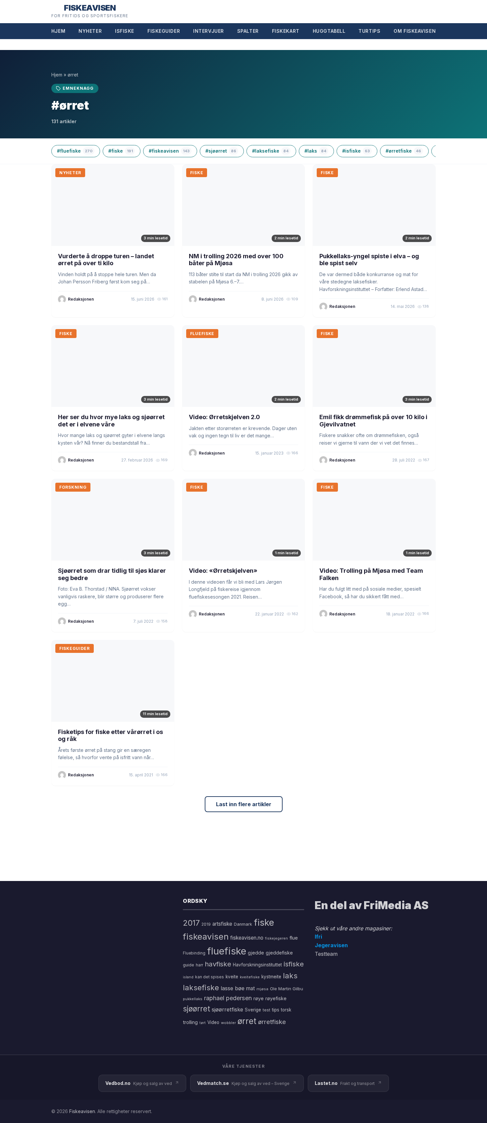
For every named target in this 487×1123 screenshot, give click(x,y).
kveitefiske (250, 977)
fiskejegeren (276, 938)
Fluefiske (202, 333)
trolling (190, 1022)
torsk (286, 1009)
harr (199, 964)
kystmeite (271, 976)
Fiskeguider (163, 31)
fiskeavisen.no (246, 938)
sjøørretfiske (227, 1009)
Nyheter (90, 31)
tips (275, 1009)
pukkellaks (192, 999)
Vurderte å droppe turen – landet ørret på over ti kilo (106, 260)
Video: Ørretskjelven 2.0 (224, 417)
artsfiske (222, 924)
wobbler (228, 1022)
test (266, 1009)
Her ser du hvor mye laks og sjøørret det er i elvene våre (111, 421)
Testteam (326, 954)
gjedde (256, 952)
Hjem (58, 31)
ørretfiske (272, 1021)
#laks (315, 151)
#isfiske (356, 151)
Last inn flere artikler (243, 804)
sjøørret (196, 1008)
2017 (191, 922)
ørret (247, 1021)
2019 (206, 924)
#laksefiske (270, 151)
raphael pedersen (228, 998)
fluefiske (226, 951)
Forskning (72, 487)
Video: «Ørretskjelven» (223, 570)
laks (290, 975)
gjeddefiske (279, 952)
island (188, 977)
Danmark (243, 924)
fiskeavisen (206, 936)
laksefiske (201, 987)
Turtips (369, 31)
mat (250, 988)
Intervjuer (208, 31)
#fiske (120, 151)
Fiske (196, 172)
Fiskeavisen (82, 1111)
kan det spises (209, 976)
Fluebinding (194, 953)
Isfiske (124, 31)
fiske (264, 922)
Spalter (248, 31)
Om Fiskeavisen (415, 31)
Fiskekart (285, 31)
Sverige (253, 1009)
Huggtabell (329, 31)
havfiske (218, 964)
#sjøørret (220, 151)
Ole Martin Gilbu (286, 988)
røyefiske (276, 998)
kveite (232, 976)
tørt (202, 1023)
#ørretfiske (403, 151)
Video (213, 1022)
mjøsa (262, 989)
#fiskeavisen (169, 151)
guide (188, 964)
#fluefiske (74, 151)
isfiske (294, 964)
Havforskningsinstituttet (257, 964)
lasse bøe (232, 988)
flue (294, 938)
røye (258, 998)
